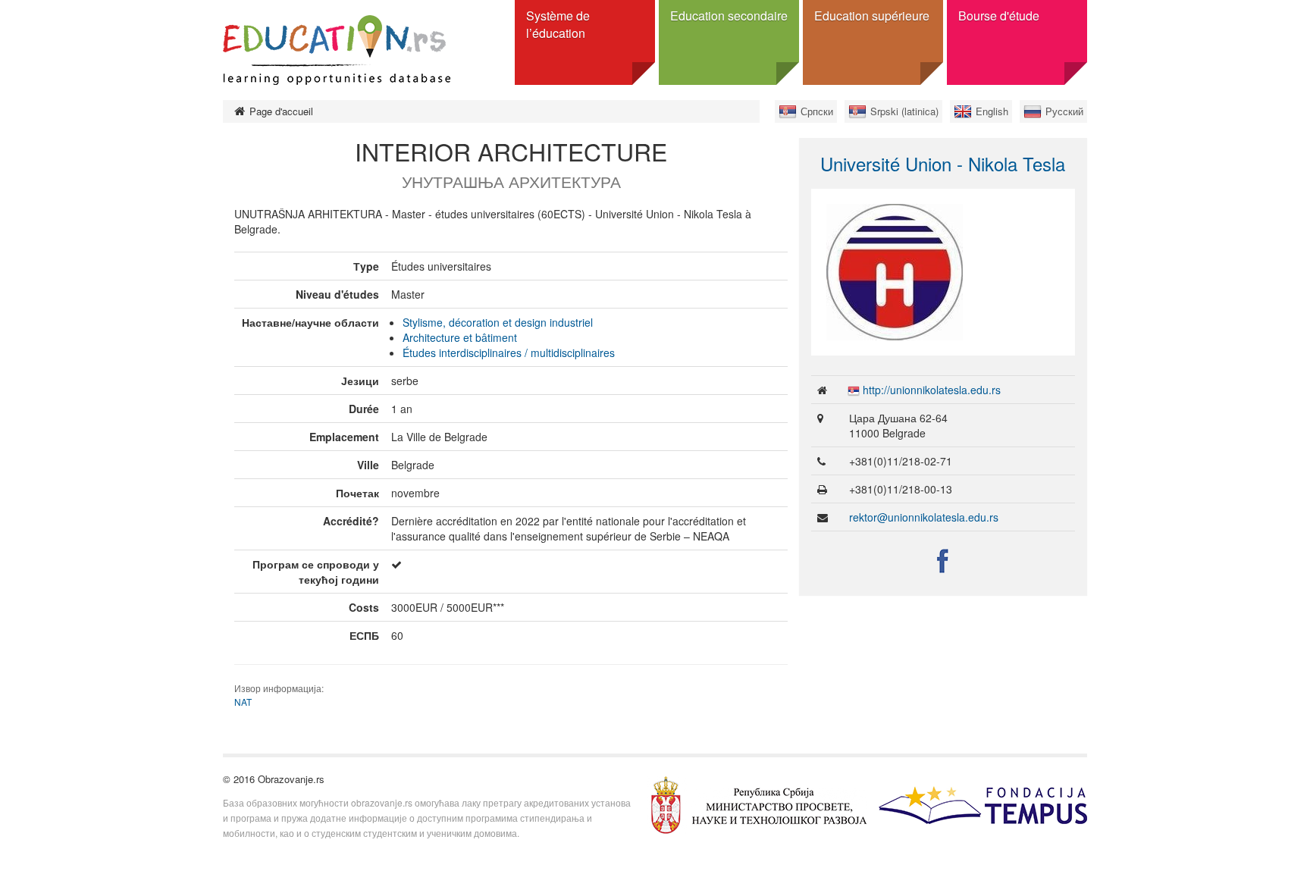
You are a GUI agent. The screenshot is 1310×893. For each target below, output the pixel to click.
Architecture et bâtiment (460, 337)
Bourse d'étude (998, 15)
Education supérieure (871, 15)
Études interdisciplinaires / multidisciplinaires (509, 352)
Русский (1064, 111)
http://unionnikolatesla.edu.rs (932, 389)
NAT (243, 701)
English (992, 111)
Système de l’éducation (558, 24)
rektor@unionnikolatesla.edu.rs (923, 517)
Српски (817, 111)
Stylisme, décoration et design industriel (498, 322)
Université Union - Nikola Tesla (942, 163)
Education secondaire (729, 15)
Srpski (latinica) (904, 111)
